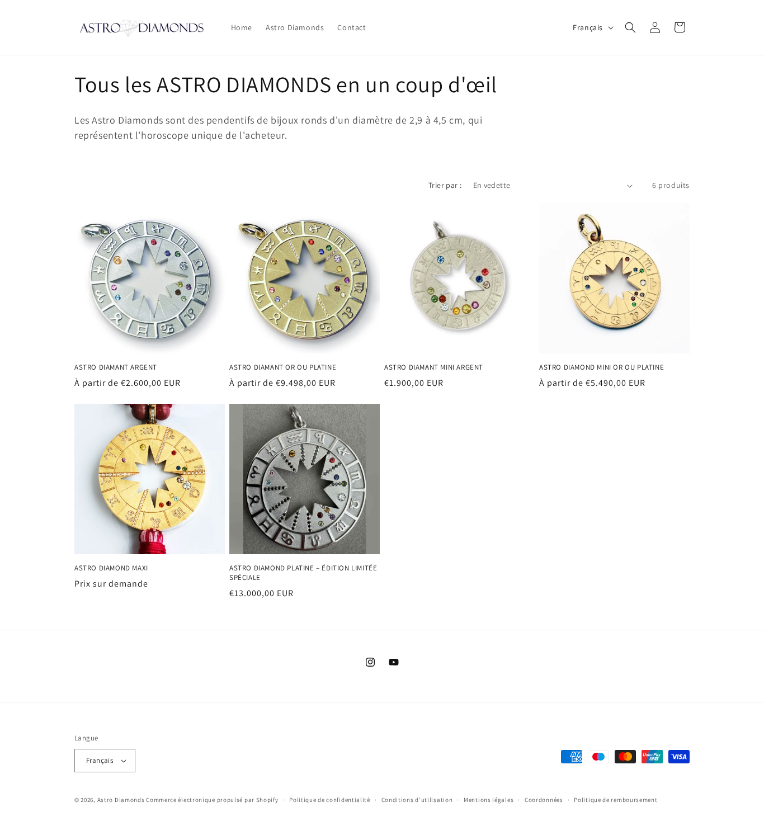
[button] (630, 27)
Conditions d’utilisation (417, 800)
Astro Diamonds (121, 800)
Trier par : (444, 185)
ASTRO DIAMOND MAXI (111, 568)
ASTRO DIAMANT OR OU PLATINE (282, 367)
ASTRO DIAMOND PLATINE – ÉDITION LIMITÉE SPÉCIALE (303, 573)
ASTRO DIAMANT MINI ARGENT (433, 367)
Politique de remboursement (615, 800)
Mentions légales (488, 800)
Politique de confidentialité (329, 800)
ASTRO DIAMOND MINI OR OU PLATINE (601, 367)
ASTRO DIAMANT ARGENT (115, 367)
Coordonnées (544, 800)
